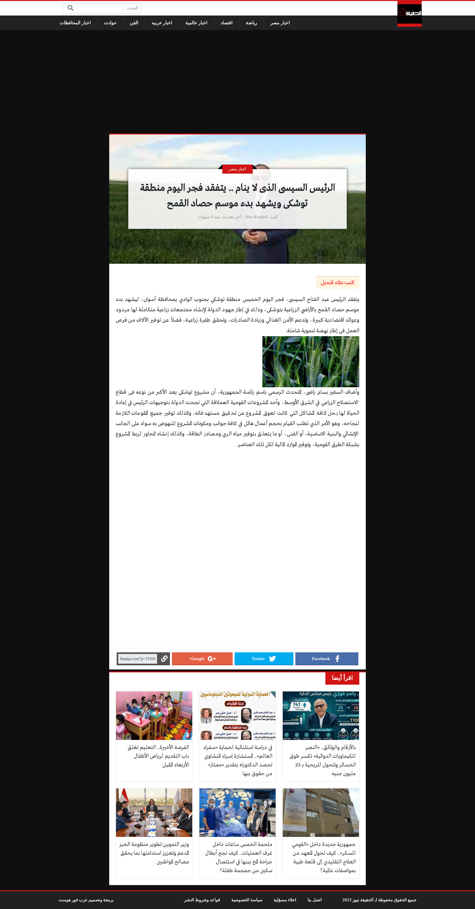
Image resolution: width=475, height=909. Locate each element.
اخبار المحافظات (75, 22)
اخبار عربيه (162, 22)
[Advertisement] (237, 82)
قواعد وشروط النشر (202, 900)
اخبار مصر (280, 22)
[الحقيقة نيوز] (409, 14)
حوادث (110, 22)
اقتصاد (227, 22)
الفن (134, 22)
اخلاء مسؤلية (285, 900)
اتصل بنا (315, 900)
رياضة (251, 22)
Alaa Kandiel (256, 217)
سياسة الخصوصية (246, 900)
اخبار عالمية (196, 22)
